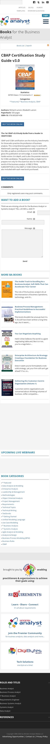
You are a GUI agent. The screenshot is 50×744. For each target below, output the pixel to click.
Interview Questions (36, 11)
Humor (39, 7)
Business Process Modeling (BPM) (16, 538)
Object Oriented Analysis (12, 498)
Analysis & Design (9, 535)
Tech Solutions (25, 661)
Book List (20, 45)
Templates (21, 11)
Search (29, 45)
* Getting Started (9, 516)
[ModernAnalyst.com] (25, 622)
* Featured (14, 101)
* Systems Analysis (10, 529)
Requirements (8, 504)
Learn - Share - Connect (25, 604)
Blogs (30, 7)
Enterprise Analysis (10, 489)
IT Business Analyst (8, 696)
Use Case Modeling (10, 522)
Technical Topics (9, 507)
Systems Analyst (6, 707)
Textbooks (6, 513)
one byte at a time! (25, 665)
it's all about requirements (25, 608)
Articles (22, 7)
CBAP (38, 101)
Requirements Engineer (9, 699)
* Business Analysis (27, 101)
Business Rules (8, 541)
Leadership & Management (13, 492)
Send (25, 261)
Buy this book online (12, 124)
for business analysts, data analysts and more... (25, 636)
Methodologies (8, 495)
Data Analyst (5, 711)
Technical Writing (9, 510)
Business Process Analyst (10, 692)
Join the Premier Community (25, 633)
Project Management (11, 501)
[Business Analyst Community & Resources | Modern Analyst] (15, 20)
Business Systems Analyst (10, 703)
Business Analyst (7, 688)
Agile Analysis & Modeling (12, 532)
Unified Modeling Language (13, 519)
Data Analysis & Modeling (12, 486)
